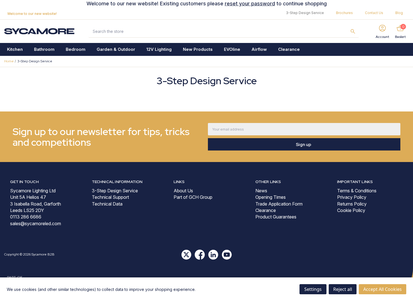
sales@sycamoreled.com (35, 223)
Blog (399, 13)
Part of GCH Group (193, 197)
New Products (198, 49)
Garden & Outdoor (116, 49)
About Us (183, 190)
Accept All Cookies (382, 289)
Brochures (344, 13)
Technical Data (107, 204)
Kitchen (15, 49)
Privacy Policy (351, 197)
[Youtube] (227, 255)
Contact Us (374, 13)
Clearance (289, 49)
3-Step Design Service (305, 13)
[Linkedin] (213, 255)
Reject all (342, 289)
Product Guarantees (275, 217)
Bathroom (44, 49)
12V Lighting (159, 49)
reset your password (250, 3)
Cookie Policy (351, 210)
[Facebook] (200, 255)
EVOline (232, 49)
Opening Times (270, 197)
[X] (186, 255)
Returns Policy (352, 204)
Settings (313, 289)
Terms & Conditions (356, 190)
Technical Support (110, 197)
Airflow (259, 49)
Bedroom (75, 49)
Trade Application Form (279, 204)
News (261, 190)
